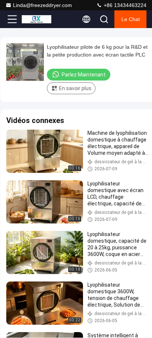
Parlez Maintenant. (84, 75)
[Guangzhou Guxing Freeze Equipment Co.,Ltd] (36, 19)
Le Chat (130, 19)
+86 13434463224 (124, 5)
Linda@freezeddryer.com (42, 5)
